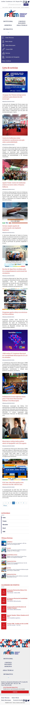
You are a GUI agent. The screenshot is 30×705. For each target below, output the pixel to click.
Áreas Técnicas (9, 37)
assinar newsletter (25, 7)
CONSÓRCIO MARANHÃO (22, 22)
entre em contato (16, 7)
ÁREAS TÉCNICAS (22, 25)
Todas (4, 517)
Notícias (7, 53)
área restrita (5, 7)
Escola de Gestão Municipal (20, 700)
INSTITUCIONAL (8, 21)
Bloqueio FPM (19, 1)
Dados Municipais (10, 45)
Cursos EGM (9, 49)
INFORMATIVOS (8, 29)
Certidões (3, 1)
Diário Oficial (8, 41)
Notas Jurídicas (6, 61)
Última (5, 505)
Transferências (9, 1)
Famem (4, 521)
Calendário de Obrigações (12, 57)
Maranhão (5, 524)
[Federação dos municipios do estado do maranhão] (15, 13)
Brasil (4, 528)
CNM (4, 531)
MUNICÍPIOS (8, 25)
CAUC (14, 1)
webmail (10, 7)
